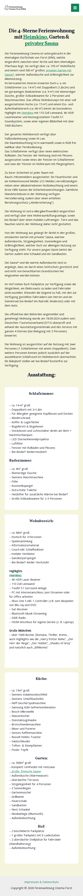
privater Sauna (41, 43)
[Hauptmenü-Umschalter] (75, 8)
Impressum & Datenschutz (41, 882)
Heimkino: (15, 575)
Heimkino (35, 37)
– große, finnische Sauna (25, 771)
